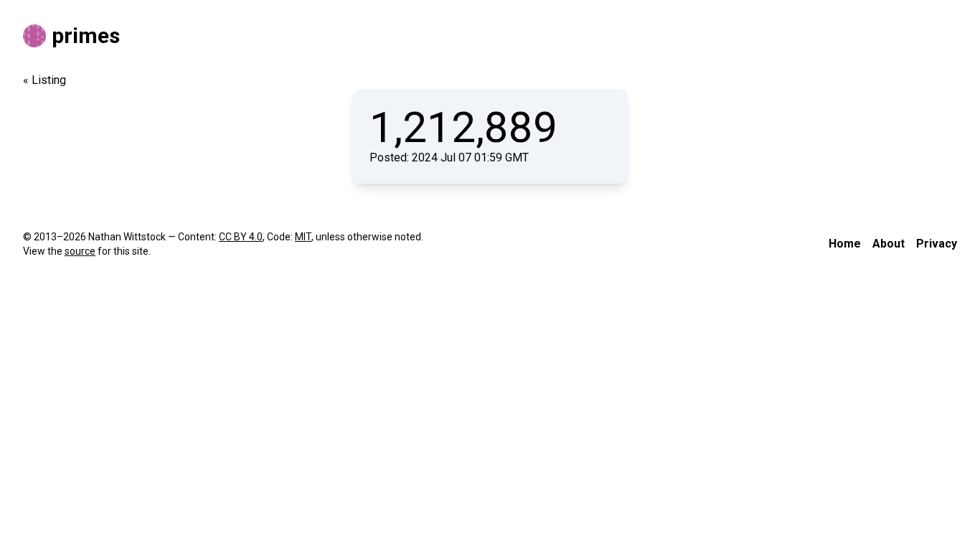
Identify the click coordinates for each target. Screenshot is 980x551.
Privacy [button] (936, 243)
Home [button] (845, 243)
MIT (303, 236)
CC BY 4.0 (241, 236)
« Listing (44, 80)
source (80, 251)
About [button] (888, 243)
